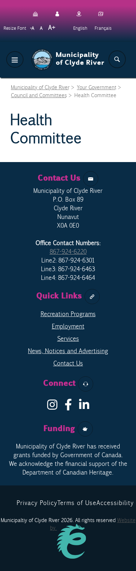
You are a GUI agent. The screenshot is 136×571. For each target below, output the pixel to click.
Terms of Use (76, 503)
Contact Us (68, 363)
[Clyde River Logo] (68, 53)
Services (68, 339)
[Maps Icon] (79, 12)
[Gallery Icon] (101, 12)
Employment (68, 326)
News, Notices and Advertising (68, 351)
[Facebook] (68, 407)
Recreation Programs (68, 314)
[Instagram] (52, 407)
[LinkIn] (84, 407)
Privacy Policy (37, 503)
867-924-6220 (68, 252)
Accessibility (115, 503)
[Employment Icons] (57, 12)
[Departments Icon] (35, 12)
